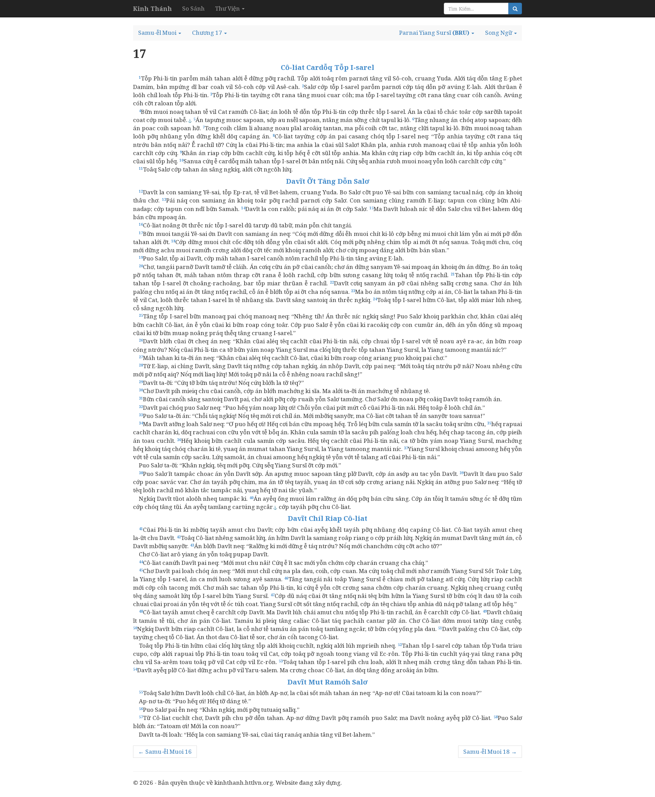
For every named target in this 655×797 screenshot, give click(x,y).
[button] (159, 32)
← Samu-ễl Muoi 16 (165, 751)
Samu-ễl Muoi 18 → (490, 751)
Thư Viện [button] (228, 8)
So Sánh (193, 8)
